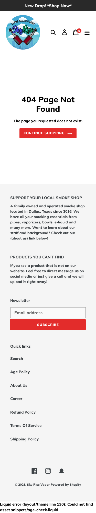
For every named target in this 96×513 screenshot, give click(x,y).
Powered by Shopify (66, 484)
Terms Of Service (25, 425)
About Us (18, 385)
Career (16, 398)
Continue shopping (44, 133)
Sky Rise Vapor (38, 484)
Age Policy (20, 371)
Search (16, 358)
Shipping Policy (24, 439)
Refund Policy (23, 412)
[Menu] (87, 32)
